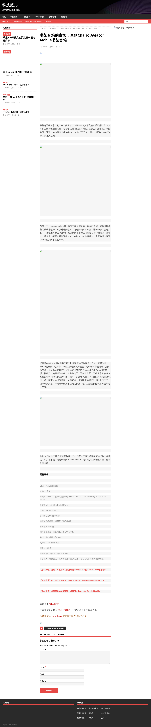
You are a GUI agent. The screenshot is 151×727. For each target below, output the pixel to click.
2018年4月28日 (10, 44)
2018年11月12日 (10, 115)
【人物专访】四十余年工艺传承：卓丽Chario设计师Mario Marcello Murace (72, 580)
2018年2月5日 (9, 75)
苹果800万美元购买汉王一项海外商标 (19, 39)
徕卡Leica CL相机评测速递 (17, 72)
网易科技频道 (81, 708)
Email (42, 674)
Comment (44, 649)
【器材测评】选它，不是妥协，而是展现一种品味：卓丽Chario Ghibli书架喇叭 (73, 570)
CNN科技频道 (105, 713)
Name (42, 667)
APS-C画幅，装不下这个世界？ (16, 84)
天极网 (91, 718)
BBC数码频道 (105, 708)
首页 (4, 17)
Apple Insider (105, 718)
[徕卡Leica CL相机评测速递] (20, 59)
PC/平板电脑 (39, 17)
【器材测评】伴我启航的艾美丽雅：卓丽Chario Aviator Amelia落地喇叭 (70, 591)
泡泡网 (91, 713)
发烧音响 (64, 17)
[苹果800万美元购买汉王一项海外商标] (20, 33)
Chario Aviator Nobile (55, 628)
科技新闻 (13, 17)
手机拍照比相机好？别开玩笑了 (16, 112)
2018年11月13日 (48, 47)
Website (43, 681)
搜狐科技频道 (81, 713)
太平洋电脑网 (93, 708)
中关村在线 (81, 718)
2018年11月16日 (10, 88)
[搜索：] (136, 21)
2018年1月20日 (10, 103)
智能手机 (27, 17)
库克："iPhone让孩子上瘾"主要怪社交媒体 (19, 98)
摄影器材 (52, 17)
